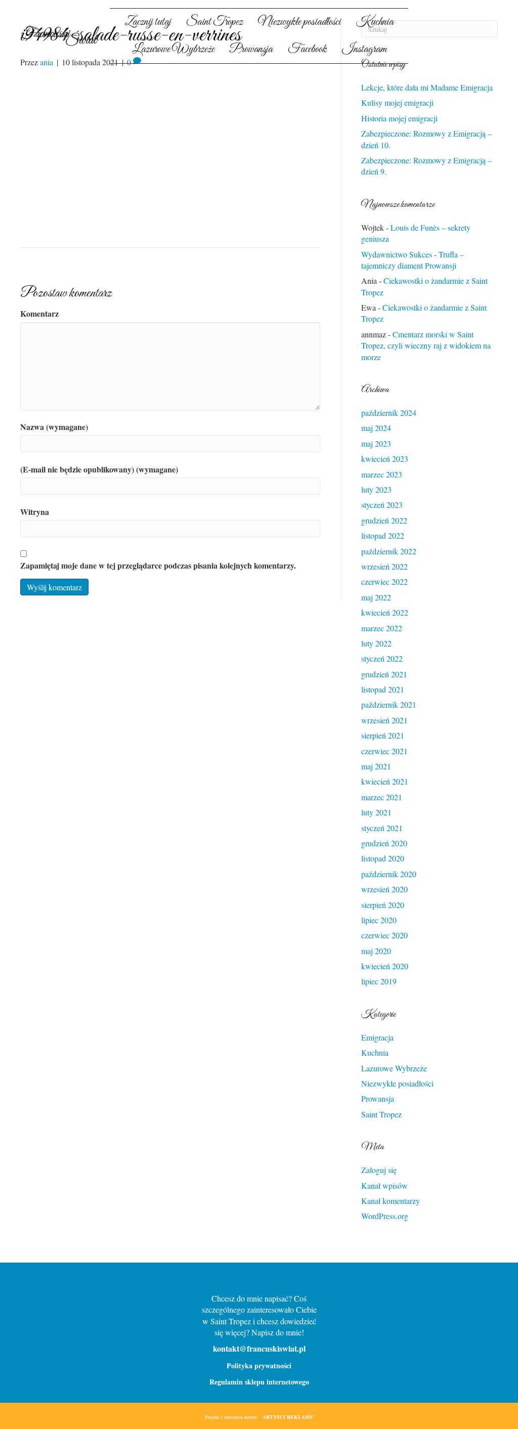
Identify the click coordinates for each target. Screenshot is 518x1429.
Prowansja (377, 1098)
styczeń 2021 (382, 827)
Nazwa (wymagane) (54, 426)
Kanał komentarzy (390, 1200)
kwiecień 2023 (384, 458)
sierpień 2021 (382, 735)
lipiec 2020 (379, 920)
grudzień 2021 (384, 674)
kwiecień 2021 (384, 781)
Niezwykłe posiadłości (397, 1083)
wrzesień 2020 (384, 889)
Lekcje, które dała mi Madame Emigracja (427, 87)
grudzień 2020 (384, 843)
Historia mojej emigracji (399, 118)
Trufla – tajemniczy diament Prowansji (412, 260)
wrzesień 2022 (384, 566)
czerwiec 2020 (384, 935)
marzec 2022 (381, 628)
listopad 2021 (382, 689)
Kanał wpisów (384, 1185)
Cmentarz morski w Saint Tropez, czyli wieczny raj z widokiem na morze (426, 345)
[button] (438, 43)
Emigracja (377, 1037)
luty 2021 (376, 812)
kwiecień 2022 (384, 612)
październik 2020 (388, 874)
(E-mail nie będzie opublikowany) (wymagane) (99, 469)
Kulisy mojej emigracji (397, 102)
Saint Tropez (381, 1114)
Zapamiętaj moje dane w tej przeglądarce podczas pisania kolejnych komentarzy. (158, 565)
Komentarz (39, 313)
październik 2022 (388, 551)
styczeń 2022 (382, 658)
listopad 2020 (382, 858)
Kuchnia (374, 1052)
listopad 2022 (382, 535)
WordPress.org (384, 1215)
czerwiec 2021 (384, 751)
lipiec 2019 (379, 981)
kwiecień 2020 (384, 966)
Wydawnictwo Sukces (396, 254)
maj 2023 (376, 443)
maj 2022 (376, 597)
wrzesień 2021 (384, 720)
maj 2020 (376, 950)
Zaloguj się (379, 1169)
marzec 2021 (381, 797)
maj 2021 (376, 766)
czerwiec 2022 (384, 581)
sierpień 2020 (382, 904)
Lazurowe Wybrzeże (394, 1068)
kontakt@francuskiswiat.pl (259, 1348)
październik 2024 (388, 412)
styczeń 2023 (382, 504)
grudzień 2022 (384, 520)
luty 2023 (376, 489)
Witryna (34, 511)
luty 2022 (376, 643)
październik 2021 (388, 704)
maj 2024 (376, 427)
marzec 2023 (381, 474)
